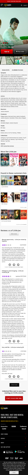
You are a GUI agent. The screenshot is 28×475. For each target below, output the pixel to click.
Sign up (6, 51)
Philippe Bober (4, 116)
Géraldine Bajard (5, 123)
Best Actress (10, 146)
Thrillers (19, 133)
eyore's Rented (5, 186)
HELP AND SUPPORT (5, 447)
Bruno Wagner (22, 118)
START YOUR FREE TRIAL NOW (14, 1)
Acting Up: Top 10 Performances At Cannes (11, 138)
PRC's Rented (4, 204)
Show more (14, 385)
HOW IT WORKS (4, 434)
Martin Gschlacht (21, 116)
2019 (2, 146)
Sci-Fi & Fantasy (12, 133)
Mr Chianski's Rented (6, 221)
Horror (6, 133)
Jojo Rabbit (21, 166)
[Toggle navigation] (2, 5)
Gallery (24, 55)
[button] (21, 5)
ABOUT (2, 442)
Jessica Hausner (5, 118)
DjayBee (4, 241)
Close (14, 472)
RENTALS (3, 438)
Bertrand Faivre (12, 116)
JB (8, 272)
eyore (25, 190)
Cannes (5, 146)
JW (23, 347)
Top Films (7, 141)
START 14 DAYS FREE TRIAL (14, 398)
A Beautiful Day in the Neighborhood (9, 166)
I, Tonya (11, 166)
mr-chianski (24, 224)
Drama (2, 133)
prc (25, 207)
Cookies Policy (18, 470)
